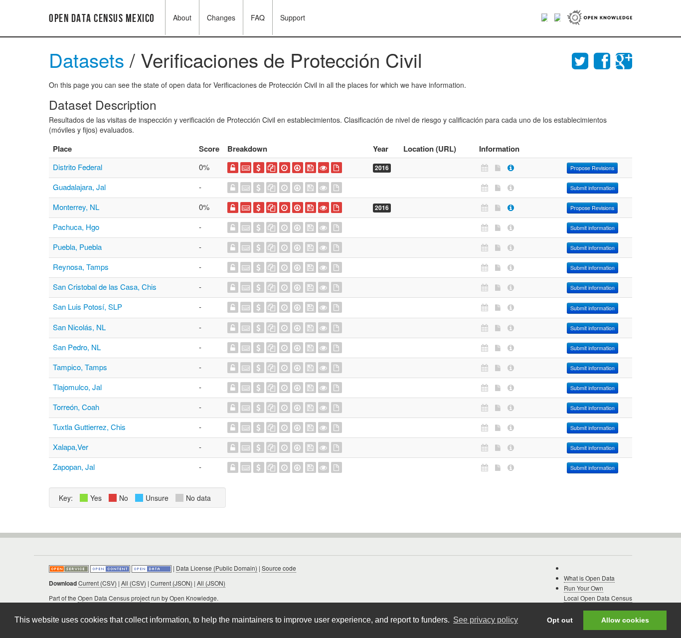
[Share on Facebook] (605, 59)
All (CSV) (133, 583)
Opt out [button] (560, 620)
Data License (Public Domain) (216, 568)
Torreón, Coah (76, 407)
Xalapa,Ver (70, 446)
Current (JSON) (171, 583)
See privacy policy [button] (485, 620)
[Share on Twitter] (583, 59)
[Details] (511, 167)
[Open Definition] (111, 568)
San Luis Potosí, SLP (87, 306)
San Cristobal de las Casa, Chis (105, 286)
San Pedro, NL (77, 347)
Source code (279, 568)
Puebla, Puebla (77, 246)
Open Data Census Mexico (102, 18)
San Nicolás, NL (79, 327)
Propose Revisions (592, 168)
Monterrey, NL (76, 207)
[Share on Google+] (624, 59)
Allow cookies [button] (625, 620)
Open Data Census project (114, 598)
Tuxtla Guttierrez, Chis (89, 427)
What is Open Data (589, 578)
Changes (221, 17)
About (182, 17)
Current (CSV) (97, 583)
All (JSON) (211, 583)
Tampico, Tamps (80, 367)
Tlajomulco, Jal (77, 387)
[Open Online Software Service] (69, 568)
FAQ (258, 17)
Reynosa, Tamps (81, 266)
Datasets (86, 59)
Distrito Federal (77, 167)
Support (292, 17)
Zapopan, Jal (74, 466)
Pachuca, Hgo (76, 226)
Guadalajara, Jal (79, 187)
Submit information (592, 188)
